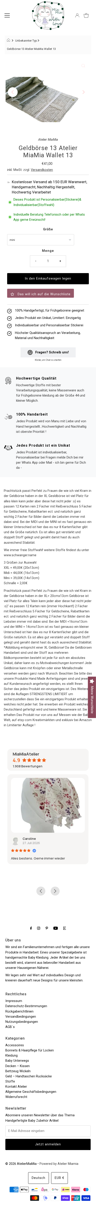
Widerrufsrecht (16, 1097)
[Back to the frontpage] (9, 41)
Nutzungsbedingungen (21, 1022)
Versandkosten (42, 170)
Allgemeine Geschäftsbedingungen (30, 1092)
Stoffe (10, 1081)
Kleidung (11, 1055)
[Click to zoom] (83, 66)
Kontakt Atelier (16, 1087)
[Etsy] (64, 928)
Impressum (13, 1001)
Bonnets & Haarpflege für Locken (29, 1050)
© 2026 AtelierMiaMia (21, 1164)
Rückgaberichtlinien (19, 1011)
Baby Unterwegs (17, 1061)
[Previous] (13, 92)
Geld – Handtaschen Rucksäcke (28, 1076)
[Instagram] (38, 928)
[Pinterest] (47, 928)
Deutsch (38, 1178)
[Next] (83, 92)
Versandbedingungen (20, 1017)
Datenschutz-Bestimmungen (26, 1006)
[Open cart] (86, 15)
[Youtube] (55, 928)
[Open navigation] (7, 15)
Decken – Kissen (17, 1066)
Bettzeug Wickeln (18, 1071)
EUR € (59, 1178)
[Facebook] (31, 928)
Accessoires (14, 1045)
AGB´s (10, 1027)
